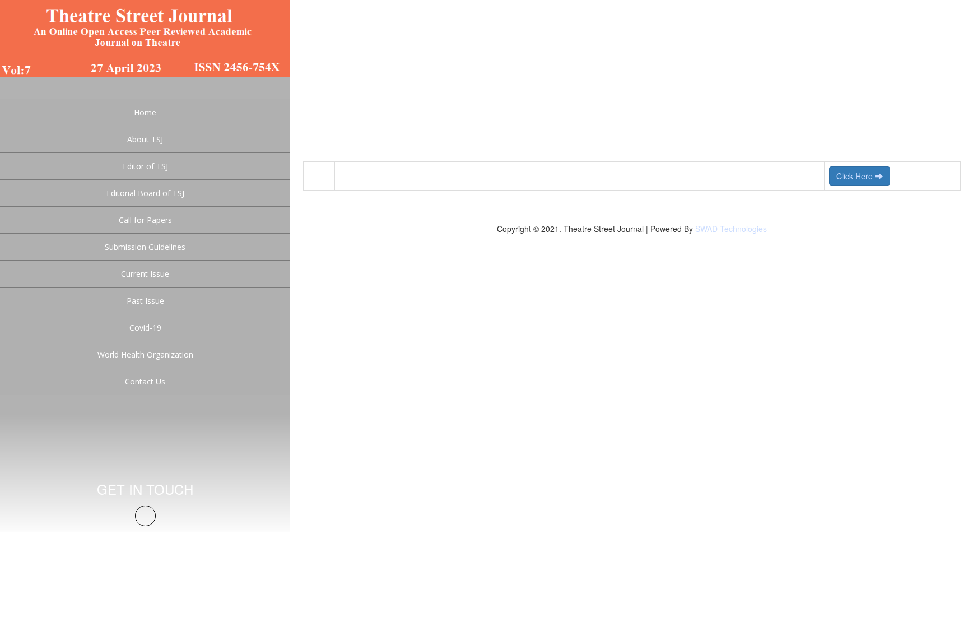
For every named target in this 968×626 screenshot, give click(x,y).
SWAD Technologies (731, 228)
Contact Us (145, 381)
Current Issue (145, 273)
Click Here (855, 176)
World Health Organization (145, 354)
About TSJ (145, 139)
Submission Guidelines (145, 247)
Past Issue (145, 300)
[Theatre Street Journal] (145, 37)
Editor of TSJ (145, 166)
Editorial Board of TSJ (145, 193)
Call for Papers (145, 220)
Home (145, 112)
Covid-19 (145, 327)
